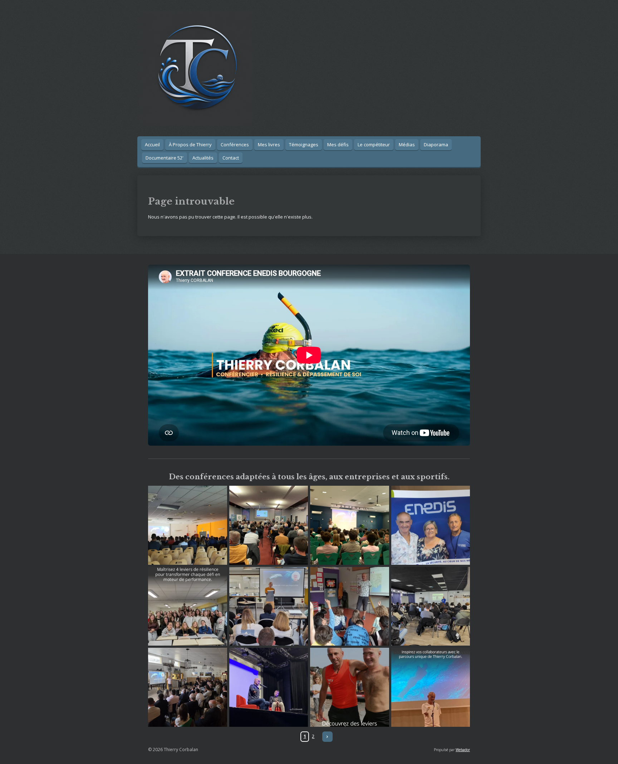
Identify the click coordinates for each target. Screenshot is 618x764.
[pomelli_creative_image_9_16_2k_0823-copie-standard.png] (349, 687)
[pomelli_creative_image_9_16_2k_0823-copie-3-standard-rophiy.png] (187, 606)
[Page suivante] (327, 736)
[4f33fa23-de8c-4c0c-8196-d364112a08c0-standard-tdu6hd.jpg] (349, 525)
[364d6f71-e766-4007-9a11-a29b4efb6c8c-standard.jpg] (430, 525)
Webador (463, 749)
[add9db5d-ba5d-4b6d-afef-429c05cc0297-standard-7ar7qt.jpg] (187, 687)
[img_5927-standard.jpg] (268, 525)
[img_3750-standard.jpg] (268, 606)
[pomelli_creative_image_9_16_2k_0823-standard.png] (430, 687)
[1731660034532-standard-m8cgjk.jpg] (268, 687)
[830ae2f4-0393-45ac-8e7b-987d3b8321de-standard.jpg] (187, 525)
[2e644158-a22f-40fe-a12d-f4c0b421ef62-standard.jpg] (349, 606)
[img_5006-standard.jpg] (430, 606)
